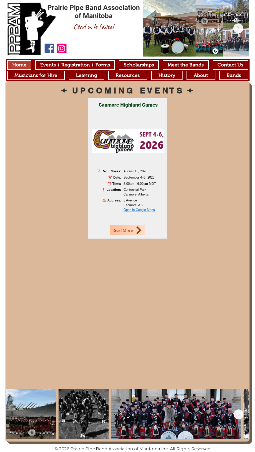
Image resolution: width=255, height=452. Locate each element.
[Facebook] (49, 48)
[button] (127, 75)
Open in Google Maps (139, 210)
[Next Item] (238, 28)
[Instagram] (61, 48)
